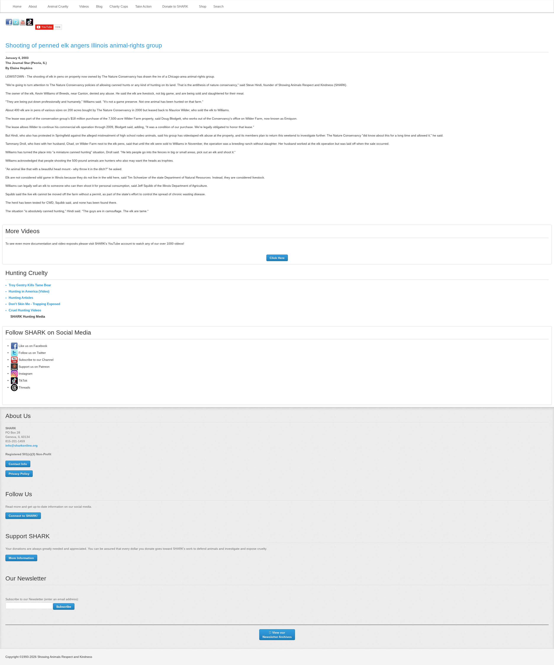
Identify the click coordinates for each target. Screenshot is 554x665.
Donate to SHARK (175, 6)
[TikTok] (14, 380)
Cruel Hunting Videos (25, 310)
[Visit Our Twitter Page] (14, 352)
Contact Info (18, 464)
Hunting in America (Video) (29, 291)
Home (17, 6)
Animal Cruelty (58, 6)
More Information (21, 558)
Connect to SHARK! (23, 515)
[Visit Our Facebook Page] (14, 345)
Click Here (277, 258)
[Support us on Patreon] (14, 366)
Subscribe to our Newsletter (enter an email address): (42, 599)
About (33, 6)
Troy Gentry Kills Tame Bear (30, 285)
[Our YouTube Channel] (14, 359)
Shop (202, 6)
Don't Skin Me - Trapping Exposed (34, 304)
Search (218, 6)
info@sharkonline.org (21, 445)
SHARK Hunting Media (27, 316)
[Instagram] (14, 373)
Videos (84, 6)
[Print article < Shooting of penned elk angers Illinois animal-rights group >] (547, 58)
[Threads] (14, 387)
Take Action (143, 6)
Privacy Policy (19, 473)
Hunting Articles (21, 297)
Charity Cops (119, 6)
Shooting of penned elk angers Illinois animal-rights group (83, 45)
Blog (99, 6)
